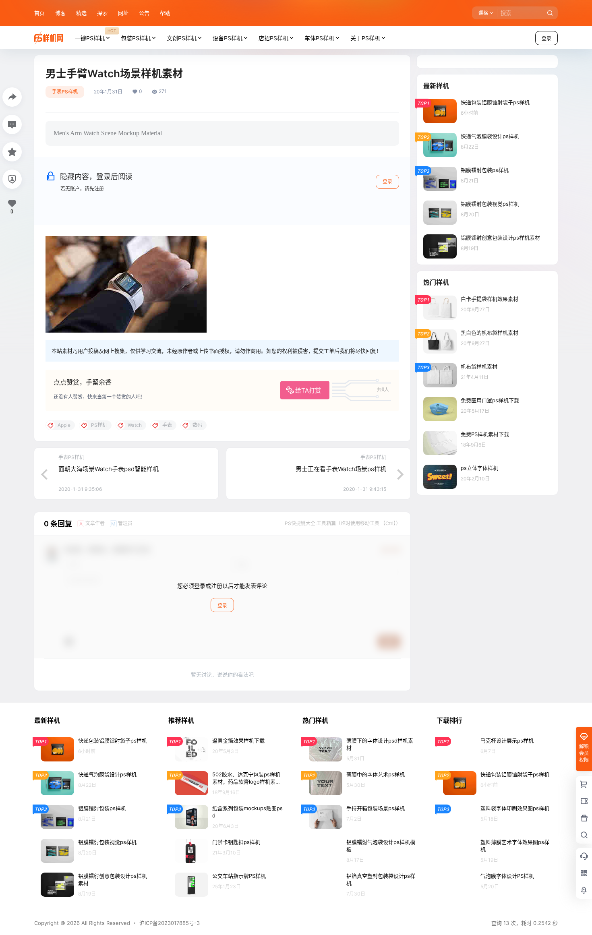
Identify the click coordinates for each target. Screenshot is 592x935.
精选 (81, 13)
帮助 (165, 13)
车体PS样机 (319, 38)
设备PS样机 (227, 38)
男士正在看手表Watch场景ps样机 (341, 469)
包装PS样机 (136, 38)
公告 (144, 13)
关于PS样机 (365, 38)
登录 (546, 38)
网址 (123, 13)
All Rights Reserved (105, 923)
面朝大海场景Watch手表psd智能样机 (108, 469)
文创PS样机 (182, 38)
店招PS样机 (273, 38)
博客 (60, 13)
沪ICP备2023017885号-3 (169, 923)
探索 (102, 13)
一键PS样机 (95, 34)
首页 (39, 13)
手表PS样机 (65, 92)
